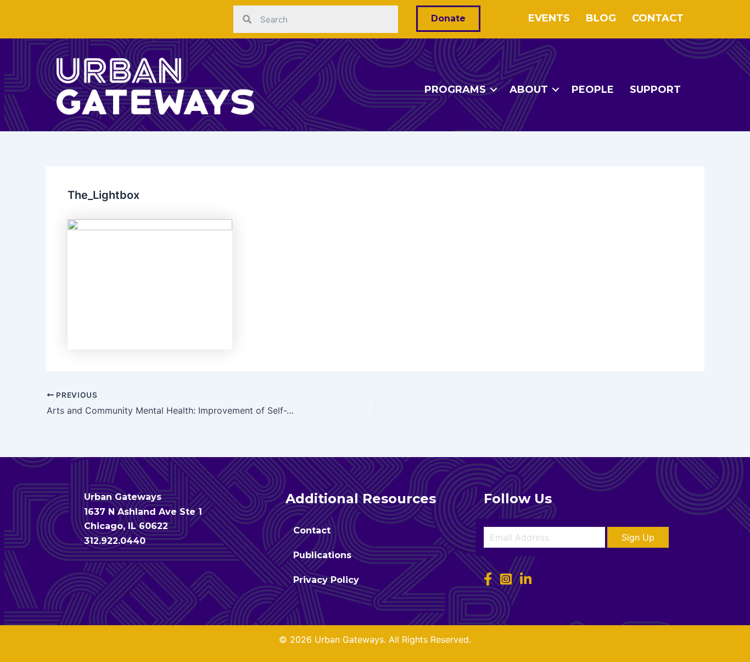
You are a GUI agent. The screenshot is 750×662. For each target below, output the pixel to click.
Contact (658, 18)
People (593, 90)
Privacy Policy (326, 580)
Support (655, 90)
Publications (322, 555)
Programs (455, 90)
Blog (601, 18)
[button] (638, 537)
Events (549, 18)
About (529, 90)
